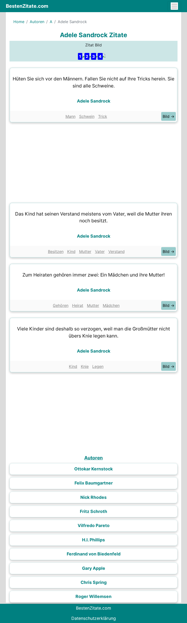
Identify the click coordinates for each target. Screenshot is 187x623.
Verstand (116, 251)
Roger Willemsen (93, 596)
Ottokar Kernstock (93, 468)
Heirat (77, 305)
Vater (100, 251)
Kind (71, 251)
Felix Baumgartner (94, 482)
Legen (97, 366)
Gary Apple (93, 568)
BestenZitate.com (27, 6)
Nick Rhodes (93, 497)
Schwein (86, 116)
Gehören (60, 305)
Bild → (168, 116)
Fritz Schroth (93, 511)
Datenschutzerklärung (93, 618)
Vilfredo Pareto (94, 525)
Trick (102, 116)
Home (18, 21)
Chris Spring (94, 582)
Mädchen (111, 305)
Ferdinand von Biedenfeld (94, 553)
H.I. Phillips (93, 539)
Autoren (37, 21)
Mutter (85, 251)
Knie (85, 366)
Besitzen (56, 251)
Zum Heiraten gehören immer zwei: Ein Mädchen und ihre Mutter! (93, 275)
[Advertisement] (93, 161)
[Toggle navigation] (174, 6)
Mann (70, 116)
